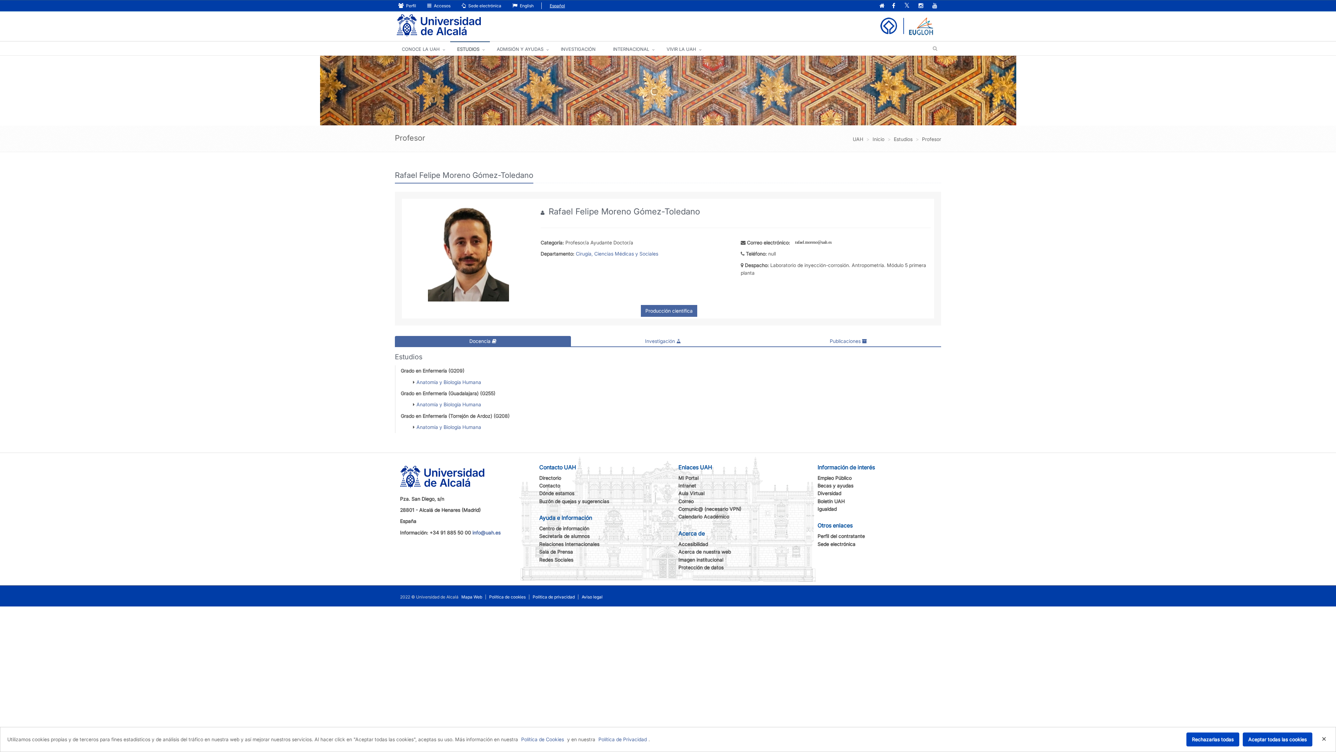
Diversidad (829, 493)
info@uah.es (486, 532)
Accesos (442, 5)
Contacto (549, 485)
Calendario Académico (703, 516)
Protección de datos (701, 567)
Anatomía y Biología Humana (448, 382)
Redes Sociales (556, 560)
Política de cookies (507, 597)
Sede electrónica (484, 5)
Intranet (687, 485)
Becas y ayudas (835, 485)
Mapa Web (471, 597)
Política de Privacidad (622, 739)
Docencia (480, 341)
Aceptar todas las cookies (1277, 739)
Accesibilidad (693, 544)
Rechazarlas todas (1213, 739)
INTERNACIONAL (631, 49)
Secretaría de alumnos (564, 536)
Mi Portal (688, 478)
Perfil (410, 5)
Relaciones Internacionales (569, 544)
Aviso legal (592, 597)
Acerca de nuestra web (704, 552)
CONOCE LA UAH (421, 49)
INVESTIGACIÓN (578, 49)
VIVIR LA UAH (681, 49)
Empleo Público (835, 478)
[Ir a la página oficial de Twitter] (906, 6)
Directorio (550, 478)
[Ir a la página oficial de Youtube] (934, 6)
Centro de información (564, 528)
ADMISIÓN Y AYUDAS (520, 49)
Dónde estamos (556, 493)
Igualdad (827, 509)
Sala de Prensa (556, 552)
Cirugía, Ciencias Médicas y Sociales (617, 254)
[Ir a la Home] (438, 25)
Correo (686, 501)
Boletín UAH (831, 501)
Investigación (660, 341)
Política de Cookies (542, 739)
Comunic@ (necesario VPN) (709, 509)
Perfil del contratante (841, 536)
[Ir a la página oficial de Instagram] (920, 6)
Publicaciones (846, 341)
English (526, 5)
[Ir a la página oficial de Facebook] (893, 6)
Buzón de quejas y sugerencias (574, 501)
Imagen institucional (700, 560)
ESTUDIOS (468, 49)
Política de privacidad (554, 597)
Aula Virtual (691, 493)
